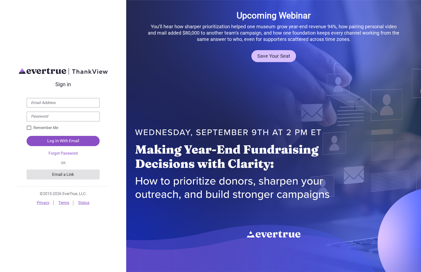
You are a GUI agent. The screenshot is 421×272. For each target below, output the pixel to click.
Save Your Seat (273, 56)
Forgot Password (63, 153)
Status (83, 202)
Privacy (43, 202)
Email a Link (63, 174)
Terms (63, 202)
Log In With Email (63, 140)
